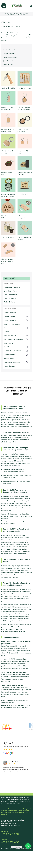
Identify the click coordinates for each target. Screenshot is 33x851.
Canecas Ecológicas (10, 313)
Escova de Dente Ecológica (12, 324)
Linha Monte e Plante (10, 291)
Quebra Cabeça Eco (10, 298)
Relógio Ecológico (9, 302)
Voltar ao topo (16, 847)
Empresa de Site (15, 825)
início (15, 13)
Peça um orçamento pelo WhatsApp (12, 705)
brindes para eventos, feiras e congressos (15, 521)
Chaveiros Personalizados (16, 14)
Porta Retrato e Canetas (11, 295)
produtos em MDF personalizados (12, 627)
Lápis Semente (8, 343)
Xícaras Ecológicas (9, 366)
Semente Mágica (9, 358)
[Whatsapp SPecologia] (28, 846)
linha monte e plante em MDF (10, 629)
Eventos (6, 332)
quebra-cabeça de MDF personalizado (13, 631)
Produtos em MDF (23, 13)
